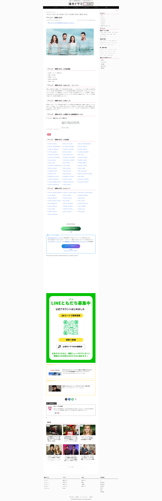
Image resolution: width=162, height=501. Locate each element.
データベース (86, 7)
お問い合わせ (103, 66)
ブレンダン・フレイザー (68, 149)
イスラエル (115, 49)
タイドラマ (65, 486)
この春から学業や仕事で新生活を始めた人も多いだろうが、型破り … (74, 373)
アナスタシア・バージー (53, 176)
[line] (72, 399)
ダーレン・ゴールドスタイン (54, 146)
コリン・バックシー (67, 211)
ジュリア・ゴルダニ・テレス (54, 181)
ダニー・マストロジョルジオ (84, 143)
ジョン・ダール (51, 208)
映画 (82, 482)
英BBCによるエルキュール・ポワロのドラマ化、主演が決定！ (76, 386)
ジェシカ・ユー (81, 208)
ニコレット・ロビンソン (53, 149)
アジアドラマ (75, 7)
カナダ (114, 51)
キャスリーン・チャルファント (55, 165)
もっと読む (71, 467)
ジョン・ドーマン (67, 184)
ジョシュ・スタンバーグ (53, 184)
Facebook (102, 482)
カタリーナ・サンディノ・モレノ (85, 173)
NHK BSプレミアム (114, 40)
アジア (64, 477)
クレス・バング (51, 162)
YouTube (102, 486)
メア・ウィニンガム (52, 151)
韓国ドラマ (65, 480)
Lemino (108, 34)
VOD (106, 7)
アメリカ (107, 49)
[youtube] (58, 413)
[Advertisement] (70, 275)
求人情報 (102, 64)
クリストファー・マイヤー (69, 160)
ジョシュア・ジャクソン (83, 181)
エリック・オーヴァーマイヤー (55, 192)
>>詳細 (71, 231)
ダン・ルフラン (66, 200)
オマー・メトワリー (52, 168)
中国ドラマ (65, 482)
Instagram (102, 484)
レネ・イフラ (81, 154)
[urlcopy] (75, 399)
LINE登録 (102, 491)
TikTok (101, 488)
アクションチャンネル (108, 42)
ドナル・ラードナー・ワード (54, 200)
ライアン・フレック (67, 197)
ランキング (103, 21)
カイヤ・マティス (67, 173)
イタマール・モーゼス (83, 195)
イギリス (111, 49)
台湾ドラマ (65, 484)
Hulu (49, 134)
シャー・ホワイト (52, 195)
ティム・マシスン (52, 160)
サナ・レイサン (66, 162)
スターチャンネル (114, 42)
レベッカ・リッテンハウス (54, 157)
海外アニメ (84, 486)
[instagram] (57, 413)
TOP (102, 15)
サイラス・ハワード (52, 211)
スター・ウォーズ (57, 241)
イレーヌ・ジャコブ (82, 165)
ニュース (55, 7)
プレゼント (96, 7)
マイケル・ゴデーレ (82, 149)
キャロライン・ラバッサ (68, 176)
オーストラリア (110, 51)
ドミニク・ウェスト (82, 146)
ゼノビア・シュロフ (82, 160)
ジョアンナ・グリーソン (68, 181)
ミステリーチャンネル (110, 44)
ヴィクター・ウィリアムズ (69, 157)
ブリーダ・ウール (67, 170)
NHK (110, 40)
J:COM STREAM (103, 34)
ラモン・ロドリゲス (82, 170)
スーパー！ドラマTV (103, 44)
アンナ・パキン (66, 165)
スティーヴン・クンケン (53, 154)
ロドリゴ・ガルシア (52, 197)
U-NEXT (115, 34)
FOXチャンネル (106, 40)
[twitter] (66, 399)
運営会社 (102, 68)
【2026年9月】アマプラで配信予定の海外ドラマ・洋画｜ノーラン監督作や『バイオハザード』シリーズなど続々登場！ (70, 439)
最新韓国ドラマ (68, 241)
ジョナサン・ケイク (52, 170)
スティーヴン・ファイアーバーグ (85, 192)
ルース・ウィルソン (52, 143)
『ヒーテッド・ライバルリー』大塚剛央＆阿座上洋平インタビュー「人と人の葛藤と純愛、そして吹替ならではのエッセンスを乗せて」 (70, 459)
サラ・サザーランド (52, 203)
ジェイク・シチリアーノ (53, 179)
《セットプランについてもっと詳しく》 (70, 250)
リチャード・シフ (52, 173)
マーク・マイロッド (52, 206)
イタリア (102, 51)
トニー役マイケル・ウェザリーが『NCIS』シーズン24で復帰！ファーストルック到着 (87, 457)
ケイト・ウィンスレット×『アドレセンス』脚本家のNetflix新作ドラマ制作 (87, 438)
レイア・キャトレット (68, 154)
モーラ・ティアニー (67, 151)
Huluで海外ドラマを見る (70, 228)
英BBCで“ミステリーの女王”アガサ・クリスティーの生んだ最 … (73, 387)
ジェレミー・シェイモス (83, 179)
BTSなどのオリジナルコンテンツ (80, 241)
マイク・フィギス (67, 195)
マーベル (50, 241)
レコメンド (66, 7)
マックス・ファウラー (83, 157)
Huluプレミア (117, 32)
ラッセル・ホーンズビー (83, 151)
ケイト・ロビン (81, 211)
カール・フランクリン (53, 214)
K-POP (64, 488)
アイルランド (102, 49)
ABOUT (102, 60)
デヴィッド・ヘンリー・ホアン (70, 192)
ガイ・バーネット (67, 168)
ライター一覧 (103, 62)
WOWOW (102, 42)
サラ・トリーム (81, 200)
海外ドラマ (84, 480)
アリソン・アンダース (68, 203)
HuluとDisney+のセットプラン (55, 237)
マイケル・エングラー (68, 206)
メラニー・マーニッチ (83, 203)
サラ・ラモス (81, 176)
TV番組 (83, 484)
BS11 (101, 40)
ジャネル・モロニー (82, 162)
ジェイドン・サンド (67, 179)
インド (105, 51)
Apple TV (106, 32)
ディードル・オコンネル (68, 146)
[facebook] (69, 399)
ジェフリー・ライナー (68, 208)
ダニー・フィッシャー (68, 143)
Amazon (102, 32)
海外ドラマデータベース (105, 25)
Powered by (65, 127)
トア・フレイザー (82, 206)
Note (101, 489)
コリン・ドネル (81, 168)
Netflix (111, 34)
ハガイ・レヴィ (81, 197)
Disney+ (110, 32)
